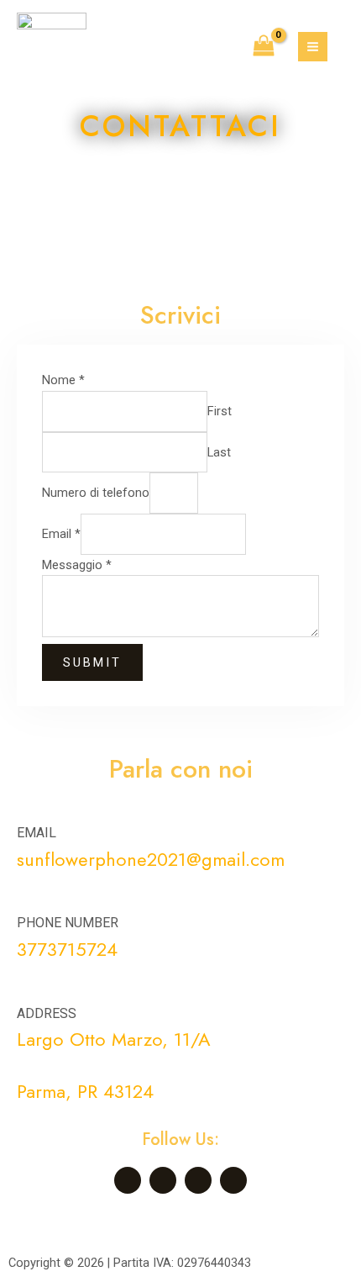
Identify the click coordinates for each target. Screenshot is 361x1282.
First (219, 411)
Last (219, 451)
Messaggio (77, 564)
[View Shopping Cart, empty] (263, 47)
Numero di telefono (95, 492)
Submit (92, 662)
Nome (63, 380)
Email (61, 533)
